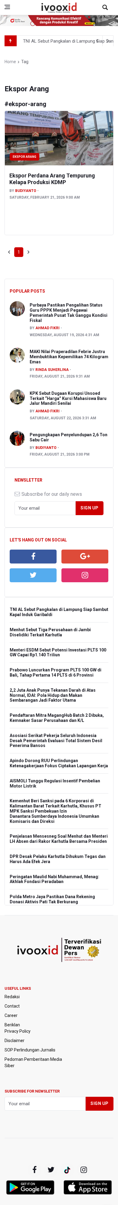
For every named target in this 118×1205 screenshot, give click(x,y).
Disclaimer (15, 1040)
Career (11, 1015)
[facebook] (33, 557)
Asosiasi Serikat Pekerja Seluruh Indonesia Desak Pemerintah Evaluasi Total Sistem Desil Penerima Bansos (56, 740)
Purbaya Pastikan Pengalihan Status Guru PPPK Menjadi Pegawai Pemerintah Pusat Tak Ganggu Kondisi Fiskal (68, 313)
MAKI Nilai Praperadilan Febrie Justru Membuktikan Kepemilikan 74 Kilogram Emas (69, 356)
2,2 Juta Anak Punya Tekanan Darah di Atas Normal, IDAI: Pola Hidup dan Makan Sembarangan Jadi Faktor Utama (53, 695)
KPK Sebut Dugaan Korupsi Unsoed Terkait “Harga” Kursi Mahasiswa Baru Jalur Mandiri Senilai (68, 398)
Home (10, 61)
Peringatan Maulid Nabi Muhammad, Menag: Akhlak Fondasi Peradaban (54, 879)
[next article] (97, 40)
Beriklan (12, 1024)
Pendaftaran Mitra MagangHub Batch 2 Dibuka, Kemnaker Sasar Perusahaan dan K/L (57, 718)
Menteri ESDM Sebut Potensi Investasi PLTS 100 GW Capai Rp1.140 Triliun (58, 653)
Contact (12, 1006)
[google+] (67, 1170)
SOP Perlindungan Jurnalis (30, 1049)
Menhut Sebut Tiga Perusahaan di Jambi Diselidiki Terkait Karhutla (50, 632)
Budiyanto (25, 191)
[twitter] (33, 575)
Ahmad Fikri (47, 328)
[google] (84, 557)
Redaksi (12, 996)
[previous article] (108, 40)
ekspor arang (24, 156)
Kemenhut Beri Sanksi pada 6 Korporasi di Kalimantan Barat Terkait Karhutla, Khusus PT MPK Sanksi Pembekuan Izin (55, 806)
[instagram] (84, 575)
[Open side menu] (7, 7)
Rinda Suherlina (52, 370)
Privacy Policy (18, 1031)
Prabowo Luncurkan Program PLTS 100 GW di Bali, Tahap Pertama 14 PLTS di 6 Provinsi (55, 672)
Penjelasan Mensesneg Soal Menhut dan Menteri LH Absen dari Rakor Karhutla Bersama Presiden (59, 839)
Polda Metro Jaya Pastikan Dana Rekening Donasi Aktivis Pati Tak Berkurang (52, 899)
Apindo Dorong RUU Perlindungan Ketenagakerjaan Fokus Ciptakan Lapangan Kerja (59, 763)
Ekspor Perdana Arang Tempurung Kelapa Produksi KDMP (52, 178)
